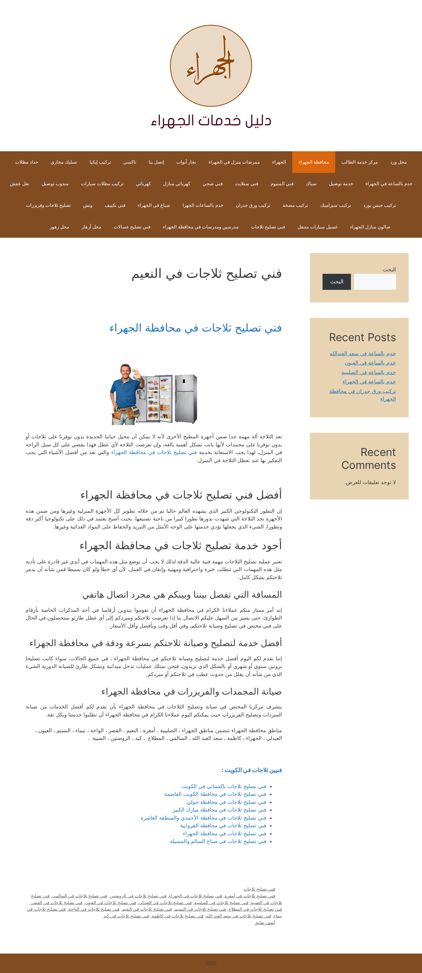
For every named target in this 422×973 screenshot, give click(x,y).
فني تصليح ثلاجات (268, 227)
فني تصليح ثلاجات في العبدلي (165, 902)
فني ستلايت (246, 183)
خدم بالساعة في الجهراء (388, 183)
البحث (389, 269)
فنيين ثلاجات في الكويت (253, 770)
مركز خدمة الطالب (359, 162)
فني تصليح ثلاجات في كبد (126, 915)
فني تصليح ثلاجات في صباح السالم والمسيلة (218, 841)
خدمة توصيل (341, 183)
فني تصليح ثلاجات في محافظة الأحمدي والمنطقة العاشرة (203, 818)
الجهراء (279, 162)
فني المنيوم (282, 183)
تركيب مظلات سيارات (102, 183)
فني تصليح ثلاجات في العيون (110, 902)
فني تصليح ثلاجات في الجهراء (195, 895)
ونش (87, 205)
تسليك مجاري (64, 162)
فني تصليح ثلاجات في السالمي (79, 895)
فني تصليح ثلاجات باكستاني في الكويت (223, 786)
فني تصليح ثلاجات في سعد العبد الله (238, 915)
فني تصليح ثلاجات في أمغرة (250, 895)
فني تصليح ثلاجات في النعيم (147, 909)
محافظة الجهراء (313, 162)
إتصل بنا (156, 162)
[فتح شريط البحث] (34, 227)
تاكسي (129, 162)
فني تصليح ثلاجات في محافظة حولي (226, 802)
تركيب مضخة (295, 205)
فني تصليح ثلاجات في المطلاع (255, 909)
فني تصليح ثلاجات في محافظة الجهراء (195, 327)
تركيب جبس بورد (379, 205)
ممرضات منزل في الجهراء (234, 162)
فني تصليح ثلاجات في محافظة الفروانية (223, 825)
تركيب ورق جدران (253, 205)
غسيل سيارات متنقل (318, 227)
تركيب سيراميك (335, 205)
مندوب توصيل (55, 183)
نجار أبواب (186, 162)
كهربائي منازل (176, 183)
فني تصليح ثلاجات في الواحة (94, 909)
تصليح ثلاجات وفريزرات (48, 205)
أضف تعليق (265, 922)
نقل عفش (19, 183)
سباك (311, 183)
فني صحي (213, 183)
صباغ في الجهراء (154, 205)
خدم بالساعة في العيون (370, 363)
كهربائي (143, 183)
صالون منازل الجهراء (370, 227)
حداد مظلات (26, 162)
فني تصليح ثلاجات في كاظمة (178, 915)
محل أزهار (91, 227)
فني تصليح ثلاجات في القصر (57, 902)
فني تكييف (115, 205)
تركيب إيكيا (100, 162)
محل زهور (59, 227)
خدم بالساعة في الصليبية (368, 372)
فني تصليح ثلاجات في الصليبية (221, 902)
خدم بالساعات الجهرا (203, 205)
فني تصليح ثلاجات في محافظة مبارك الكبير (219, 810)
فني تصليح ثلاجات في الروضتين (138, 895)
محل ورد (398, 162)
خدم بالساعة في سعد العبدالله (363, 353)
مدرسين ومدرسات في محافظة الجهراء (200, 227)
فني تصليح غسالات (132, 227)
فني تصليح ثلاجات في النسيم (200, 909)
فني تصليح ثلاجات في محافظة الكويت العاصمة (215, 794)
